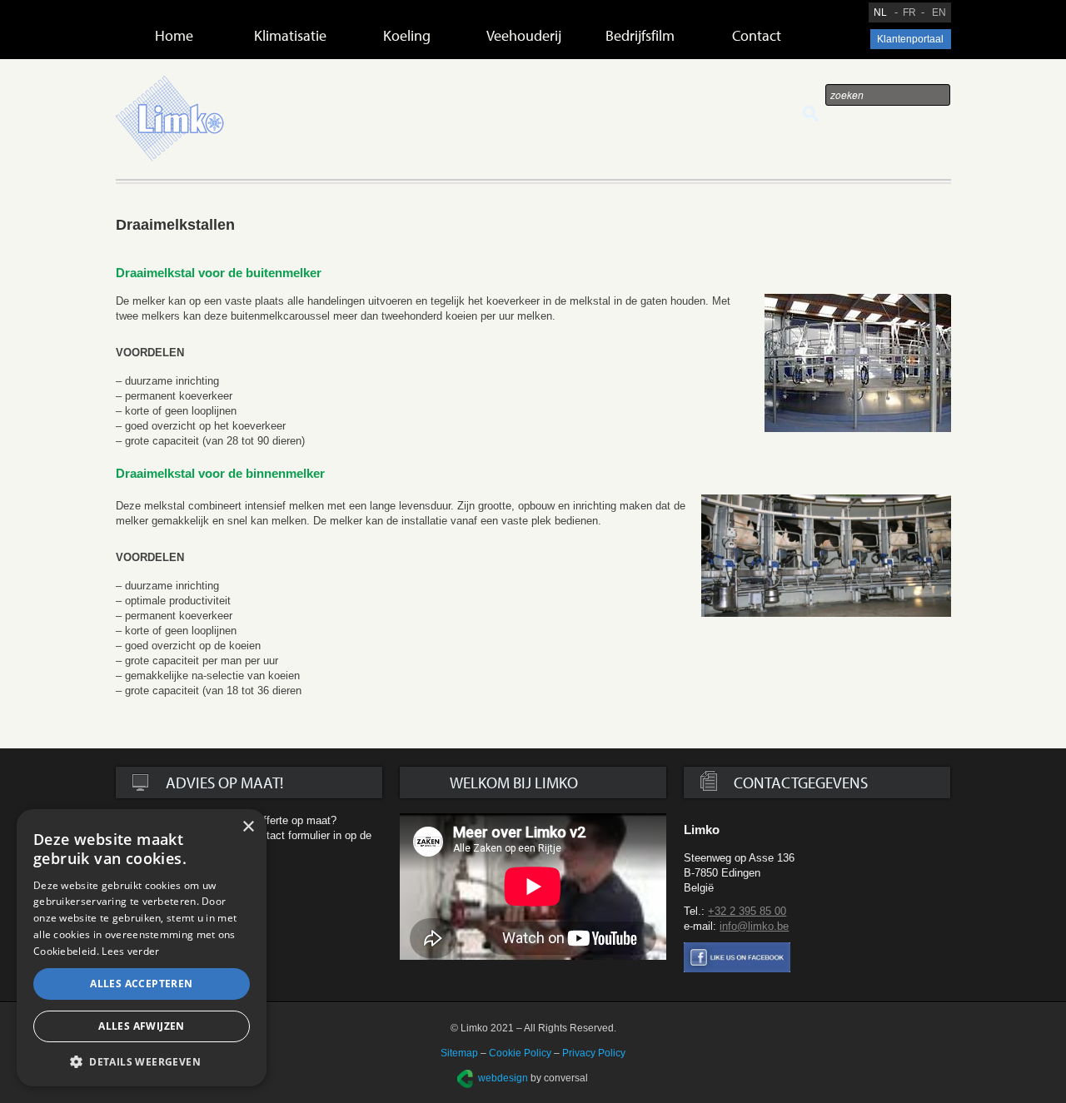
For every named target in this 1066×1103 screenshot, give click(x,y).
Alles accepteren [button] (141, 983)
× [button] (248, 827)
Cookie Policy (520, 1053)
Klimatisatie (290, 35)
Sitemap (459, 1053)
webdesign (503, 1078)
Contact (756, 35)
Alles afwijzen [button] (141, 1026)
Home (174, 35)
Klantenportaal (910, 39)
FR (909, 12)
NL (880, 12)
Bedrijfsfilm (640, 35)
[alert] (141, 947)
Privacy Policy (593, 1053)
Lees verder (130, 951)
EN (939, 12)
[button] (141, 1061)
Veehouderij (523, 35)
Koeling (407, 35)
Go (811, 114)
